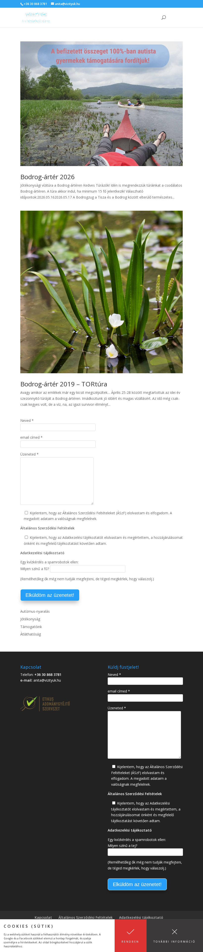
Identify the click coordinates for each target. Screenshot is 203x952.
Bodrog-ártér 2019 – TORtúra (63, 383)
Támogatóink (31, 626)
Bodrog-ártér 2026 (47, 176)
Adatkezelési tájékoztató (141, 917)
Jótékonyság (30, 619)
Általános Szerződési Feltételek (85, 917)
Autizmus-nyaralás (35, 611)
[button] (131, 935)
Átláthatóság (30, 634)
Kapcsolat (43, 917)
